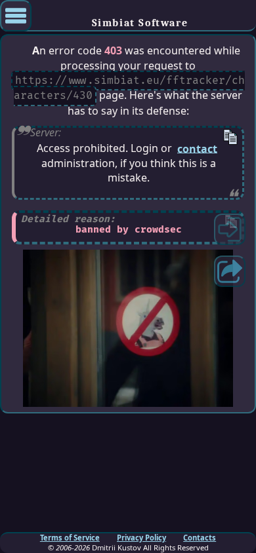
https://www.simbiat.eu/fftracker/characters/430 (129, 88)
